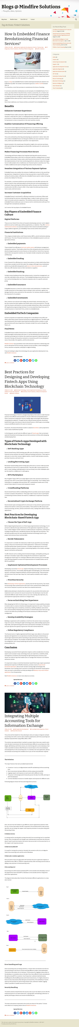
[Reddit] (27, 360)
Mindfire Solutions (40, 49)
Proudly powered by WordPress (9, 1024)
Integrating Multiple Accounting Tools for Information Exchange (24, 721)
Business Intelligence (58, 83)
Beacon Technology (57, 78)
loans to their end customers (34, 266)
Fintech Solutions (14, 49)
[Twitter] (18, 360)
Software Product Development (12, 391)
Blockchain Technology (20, 390)
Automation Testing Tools (58, 76)
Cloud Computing (57, 88)
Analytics (55, 59)
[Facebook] (15, 360)
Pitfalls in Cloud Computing (59, 47)
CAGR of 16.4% (39, 83)
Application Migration (57, 69)
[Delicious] (33, 360)
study (10, 81)
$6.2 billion (36, 427)
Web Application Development (21, 729)
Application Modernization (59, 71)
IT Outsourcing (40, 47)
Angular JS (55, 64)
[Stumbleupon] (30, 360)
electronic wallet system (27, 247)
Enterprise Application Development (23, 47)
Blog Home (4, 19)
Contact (33, 19)
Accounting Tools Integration (37, 729)
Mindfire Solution (9, 343)
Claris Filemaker (56, 85)
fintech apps (35, 433)
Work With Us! (24, 19)
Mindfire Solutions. (31, 1005)
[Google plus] (21, 360)
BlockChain (24, 391)
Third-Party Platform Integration (26, 49)
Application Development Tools (60, 66)
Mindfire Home (13, 19)
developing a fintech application (16, 583)
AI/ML (54, 57)
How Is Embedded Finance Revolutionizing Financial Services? (27, 39)
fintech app (20, 568)
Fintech (34, 47)
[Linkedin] (24, 360)
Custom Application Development (34, 390)
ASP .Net (55, 73)
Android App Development (59, 62)
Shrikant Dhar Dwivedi (17, 730)
